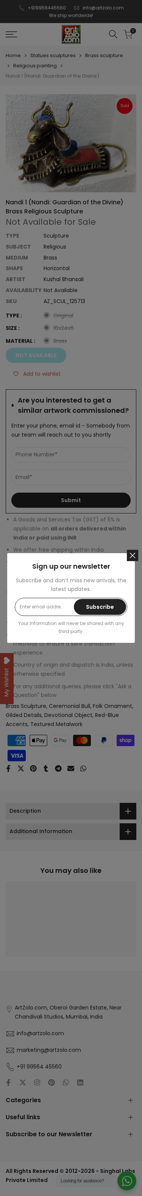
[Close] (132, 555)
